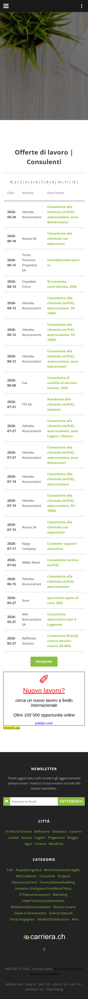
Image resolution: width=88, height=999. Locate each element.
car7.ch (75, 984)
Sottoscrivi (71, 801)
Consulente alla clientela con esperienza (59, 238)
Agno (28, 843)
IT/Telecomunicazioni (34, 894)
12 (73, 182)
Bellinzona (42, 831)
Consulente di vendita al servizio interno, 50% (62, 383)
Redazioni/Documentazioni (31, 907)
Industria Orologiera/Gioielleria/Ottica (43, 888)
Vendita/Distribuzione (53, 919)
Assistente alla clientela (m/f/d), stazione (61, 404)
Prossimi (44, 661)
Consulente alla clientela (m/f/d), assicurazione (61, 479)
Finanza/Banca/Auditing (57, 882)
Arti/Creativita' (26, 876)
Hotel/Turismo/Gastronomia (43, 901)
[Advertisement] (44, 67)
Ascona (26, 837)
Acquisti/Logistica (28, 870)
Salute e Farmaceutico (30, 913)
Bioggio (72, 837)
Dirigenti (64, 876)
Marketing (60, 894)
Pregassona (56, 837)
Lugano (39, 837)
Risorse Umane (64, 907)
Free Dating (54, 989)
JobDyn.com (14, 984)
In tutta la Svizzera (18, 831)
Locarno (75, 831)
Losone (13, 837)
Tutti (10, 870)
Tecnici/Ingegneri (21, 919)
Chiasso (40, 843)
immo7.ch (60, 984)
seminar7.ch (34, 989)
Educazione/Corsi (24, 882)
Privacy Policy (42, 969)
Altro (75, 919)
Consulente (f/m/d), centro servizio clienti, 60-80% (63, 641)
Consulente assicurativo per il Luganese (61, 619)
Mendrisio (56, 843)
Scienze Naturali (60, 913)
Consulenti (47, 876)
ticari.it (31, 984)
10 (59, 182)
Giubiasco (59, 831)
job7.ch (44, 984)
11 (66, 182)
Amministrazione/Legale (62, 870)
